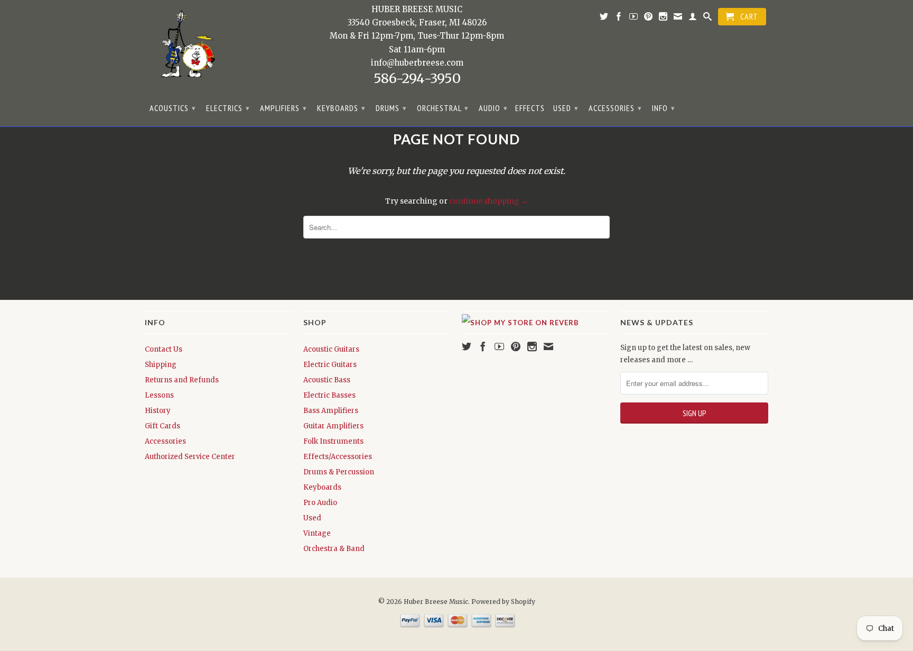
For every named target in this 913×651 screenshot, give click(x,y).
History (158, 410)
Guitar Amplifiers (333, 425)
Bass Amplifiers (330, 410)
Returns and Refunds (182, 379)
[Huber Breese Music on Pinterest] (648, 18)
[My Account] (692, 18)
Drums (391, 108)
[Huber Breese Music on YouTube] (633, 18)
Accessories (615, 108)
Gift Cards (162, 425)
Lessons (159, 395)
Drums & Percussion (338, 471)
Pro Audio (320, 502)
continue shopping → (488, 201)
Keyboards (341, 108)
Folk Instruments (333, 441)
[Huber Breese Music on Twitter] (604, 18)
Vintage (317, 533)
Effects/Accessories (337, 456)
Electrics (228, 108)
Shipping (160, 364)
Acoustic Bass (326, 379)
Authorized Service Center (190, 456)
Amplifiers (283, 108)
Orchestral (443, 108)
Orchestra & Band (334, 548)
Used (566, 108)
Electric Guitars (330, 364)
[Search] (707, 18)
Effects (530, 108)
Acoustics (173, 108)
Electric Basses (329, 395)
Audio (493, 108)
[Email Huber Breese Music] (678, 18)
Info (663, 108)
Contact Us (163, 349)
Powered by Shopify (503, 602)
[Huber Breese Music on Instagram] (663, 18)
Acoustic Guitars (331, 349)
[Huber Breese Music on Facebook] (618, 18)
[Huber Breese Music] (184, 47)
